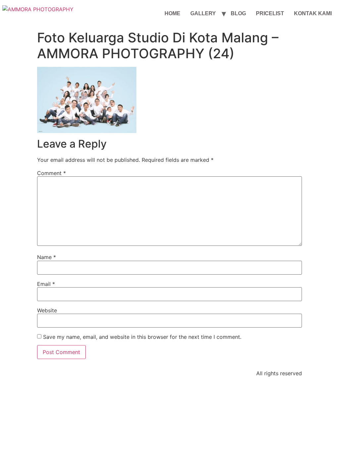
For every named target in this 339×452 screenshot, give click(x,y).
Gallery (203, 13)
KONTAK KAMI (313, 13)
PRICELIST (270, 13)
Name (46, 257)
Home (172, 13)
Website (47, 310)
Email (46, 284)
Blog (238, 13)
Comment (51, 173)
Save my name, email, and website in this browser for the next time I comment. (142, 336)
